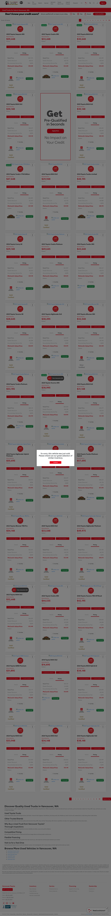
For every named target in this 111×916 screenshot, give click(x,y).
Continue (55, 462)
